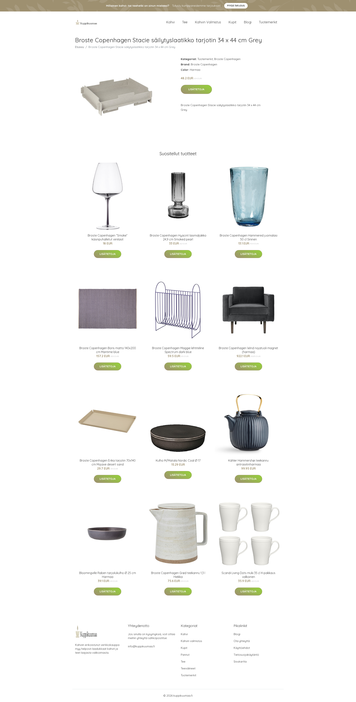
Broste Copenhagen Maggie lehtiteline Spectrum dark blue (178, 350)
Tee (184, 22)
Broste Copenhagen (227, 59)
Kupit (232, 22)
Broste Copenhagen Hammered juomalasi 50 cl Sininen (248, 237)
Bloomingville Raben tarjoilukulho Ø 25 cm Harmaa (107, 575)
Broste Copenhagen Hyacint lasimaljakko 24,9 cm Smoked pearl (178, 237)
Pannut (185, 654)
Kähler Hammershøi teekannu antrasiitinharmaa (248, 462)
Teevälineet (188, 668)
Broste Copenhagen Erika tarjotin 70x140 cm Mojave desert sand (108, 462)
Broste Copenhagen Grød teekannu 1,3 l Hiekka (178, 575)
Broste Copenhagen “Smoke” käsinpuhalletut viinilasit (107, 237)
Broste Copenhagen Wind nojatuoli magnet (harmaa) (248, 350)
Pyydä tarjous (236, 5)
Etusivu (79, 47)
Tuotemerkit (268, 22)
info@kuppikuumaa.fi (141, 646)
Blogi (247, 22)
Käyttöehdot (242, 648)
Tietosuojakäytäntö (246, 654)
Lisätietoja (196, 89)
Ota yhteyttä (242, 641)
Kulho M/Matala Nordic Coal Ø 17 (178, 460)
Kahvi (170, 22)
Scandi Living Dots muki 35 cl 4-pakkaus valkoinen (248, 575)
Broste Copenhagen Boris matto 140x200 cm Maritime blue (107, 350)
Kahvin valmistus (208, 22)
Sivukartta (240, 661)
